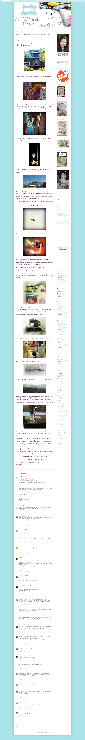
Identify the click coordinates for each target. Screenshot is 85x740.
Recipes (67, 220)
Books (66, 214)
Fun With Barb (61, 293)
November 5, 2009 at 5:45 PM (24, 707)
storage (65, 221)
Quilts (64, 213)
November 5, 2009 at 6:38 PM (24, 715)
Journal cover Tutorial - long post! (63, 420)
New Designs (67, 223)
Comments (60, 194)
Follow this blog (63, 249)
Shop (25, 28)
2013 (59, 395)
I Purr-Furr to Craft (22, 575)
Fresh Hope (62, 223)
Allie (19, 476)
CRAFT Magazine (61, 349)
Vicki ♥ (20, 615)
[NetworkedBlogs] (63, 247)
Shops (66, 224)
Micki (20, 647)
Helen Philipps (61, 301)
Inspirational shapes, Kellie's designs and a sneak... (63, 411)
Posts (59, 192)
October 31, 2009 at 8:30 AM (24, 542)
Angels (68, 216)
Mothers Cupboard (62, 335)
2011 (59, 398)
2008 (59, 443)
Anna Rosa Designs (22, 654)
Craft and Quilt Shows (65, 217)
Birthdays (60, 222)
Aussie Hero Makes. (61, 341)
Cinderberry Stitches (62, 305)
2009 (59, 401)
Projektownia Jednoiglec (63, 359)
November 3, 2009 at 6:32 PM (24, 697)
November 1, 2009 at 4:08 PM (24, 668)
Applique (68, 221)
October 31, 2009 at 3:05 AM (24, 525)
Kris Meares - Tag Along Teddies (25, 671)
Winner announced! (62, 430)
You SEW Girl (60, 378)
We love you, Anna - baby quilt (63, 360)
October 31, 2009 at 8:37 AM (24, 553)
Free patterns (40, 28)
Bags (57, 222)
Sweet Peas (60, 302)
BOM (64, 214)
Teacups (63, 225)
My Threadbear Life (62, 275)
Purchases (63, 220)
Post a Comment (20, 717)
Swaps (61, 225)
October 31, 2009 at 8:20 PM (24, 631)
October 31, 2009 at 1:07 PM (24, 594)
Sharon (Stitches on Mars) (24, 585)
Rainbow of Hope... (61, 356)
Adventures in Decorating (63, 370)
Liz (19, 546)
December (61, 403)
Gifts (68, 212)
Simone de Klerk (22, 529)
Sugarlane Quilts (61, 298)
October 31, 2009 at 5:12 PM (24, 612)
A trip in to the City (62, 424)
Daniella (20, 505)
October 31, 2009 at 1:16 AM (24, 502)
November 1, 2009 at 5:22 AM (24, 651)
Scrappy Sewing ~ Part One (63, 276)
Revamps (58, 221)
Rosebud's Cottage (62, 344)
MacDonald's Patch (62, 288)
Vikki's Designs (63, 206)
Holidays (58, 220)
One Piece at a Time (62, 331)
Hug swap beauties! (62, 417)
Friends (67, 209)
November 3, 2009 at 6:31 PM (24, 686)
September (61, 432)
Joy (19, 557)
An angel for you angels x (63, 428)
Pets (61, 215)
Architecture (61, 216)
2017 (59, 389)
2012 (59, 397)
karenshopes (21, 494)
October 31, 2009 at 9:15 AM (24, 571)
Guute (20, 711)
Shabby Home (61, 375)
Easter (66, 222)
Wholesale (30, 28)
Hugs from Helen (61, 311)
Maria (20, 514)
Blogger (47, 732)
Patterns (60, 214)
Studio (65, 216)
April (60, 440)
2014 (59, 393)
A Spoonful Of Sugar (23, 607)
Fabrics (58, 212)
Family (59, 209)
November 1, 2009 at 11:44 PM (24, 679)
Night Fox (59, 272)
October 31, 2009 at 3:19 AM (24, 533)
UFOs (68, 225)
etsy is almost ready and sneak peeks (63, 422)
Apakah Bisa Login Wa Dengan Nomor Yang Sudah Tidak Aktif (62, 307)
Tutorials (34, 28)
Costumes (63, 222)
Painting (58, 215)
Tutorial (66, 225)
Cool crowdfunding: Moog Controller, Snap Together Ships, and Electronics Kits (62, 351)
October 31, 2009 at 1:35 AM (24, 511)
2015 (59, 392)
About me (20, 28)
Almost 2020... (60, 364)
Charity (63, 212)
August (60, 433)
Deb (19, 597)
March (60, 441)
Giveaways (59, 210)
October (60, 406)
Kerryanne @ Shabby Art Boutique (25, 624)
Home (16, 28)
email (62, 199)
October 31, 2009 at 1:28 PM (24, 604)
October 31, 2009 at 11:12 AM (24, 581)
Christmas (67, 210)
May (60, 438)
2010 (59, 400)
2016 (59, 390)
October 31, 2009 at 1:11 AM (24, 490)
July (60, 435)
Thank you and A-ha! (63, 413)
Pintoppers (62, 224)
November (61, 404)
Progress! (59, 321)
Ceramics (58, 217)
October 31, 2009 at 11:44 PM (24, 643)
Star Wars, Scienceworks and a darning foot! (63, 408)
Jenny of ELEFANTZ (62, 279)
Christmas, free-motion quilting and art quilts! (63, 416)
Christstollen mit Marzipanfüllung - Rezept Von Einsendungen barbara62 (63, 327)
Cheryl (20, 683)
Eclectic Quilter (61, 363)
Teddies (62, 221)
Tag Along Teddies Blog (63, 320)
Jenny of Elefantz (22, 634)
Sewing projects (63, 208)
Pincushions (58, 224)
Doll (59, 271)
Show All (68, 382)
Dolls (68, 214)
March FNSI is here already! (63, 299)
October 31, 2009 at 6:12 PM (24, 621)
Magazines (59, 213)
